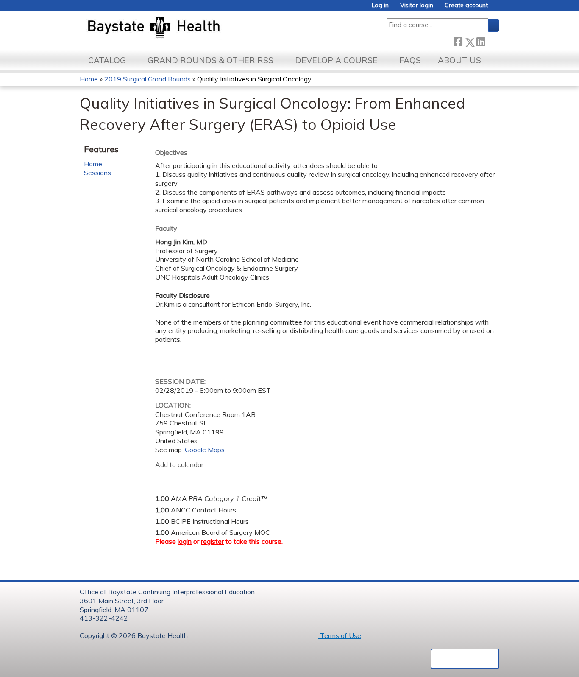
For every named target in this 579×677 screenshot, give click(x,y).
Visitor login (416, 5)
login (185, 541)
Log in (380, 5)
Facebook (458, 40)
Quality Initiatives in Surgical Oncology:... (257, 79)
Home (89, 79)
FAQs (410, 60)
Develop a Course (336, 60)
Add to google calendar (164, 477)
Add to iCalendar (202, 477)
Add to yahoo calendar (183, 477)
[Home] (193, 28)
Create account (466, 5)
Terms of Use (339, 635)
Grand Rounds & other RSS (210, 60)
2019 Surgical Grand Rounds (147, 79)
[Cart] (496, 8)
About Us (459, 60)
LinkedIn (480, 40)
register (212, 541)
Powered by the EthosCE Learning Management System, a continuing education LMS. (465, 659)
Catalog (107, 60)
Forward (492, 40)
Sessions (97, 172)
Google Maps (205, 449)
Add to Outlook (222, 477)
